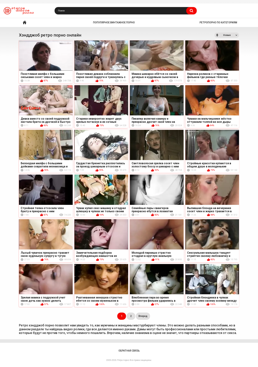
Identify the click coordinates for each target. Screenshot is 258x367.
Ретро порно (123, 360)
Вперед (142, 316)
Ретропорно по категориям (218, 22)
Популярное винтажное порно (114, 22)
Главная (24, 22)
